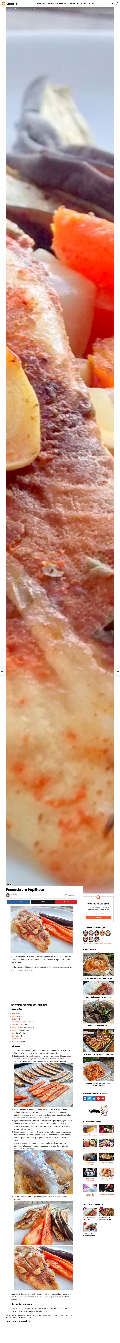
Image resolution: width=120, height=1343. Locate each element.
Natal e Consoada (106, 1135)
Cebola (14, 1019)
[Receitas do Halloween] (90, 1172)
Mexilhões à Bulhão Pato (98, 1026)
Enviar (98, 917)
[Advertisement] (41, 986)
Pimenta (15, 1030)
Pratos (51, 3)
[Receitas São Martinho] (90, 1157)
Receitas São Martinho (90, 1163)
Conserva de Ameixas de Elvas (89, 1234)
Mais (91, 3)
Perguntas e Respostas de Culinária (99, 943)
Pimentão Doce (18, 1027)
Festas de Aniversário (90, 1195)
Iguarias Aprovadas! (90, 1135)
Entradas (41, 3)
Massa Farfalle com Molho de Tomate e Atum (98, 1084)
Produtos (74, 3)
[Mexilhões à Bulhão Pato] (98, 1011)
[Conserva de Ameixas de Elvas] (90, 1227)
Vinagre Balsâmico (19, 1022)
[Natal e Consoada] (106, 1129)
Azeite (14, 1042)
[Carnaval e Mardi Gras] (106, 1172)
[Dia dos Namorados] (106, 1188)
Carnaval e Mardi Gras (107, 1179)
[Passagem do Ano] (106, 1143)
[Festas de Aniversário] (90, 1188)
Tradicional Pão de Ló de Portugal (98, 978)
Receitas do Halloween (90, 1179)
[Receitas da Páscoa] (90, 1143)
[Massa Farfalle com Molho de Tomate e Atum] (98, 1069)
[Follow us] (113, 3)
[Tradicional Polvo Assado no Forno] (98, 1040)
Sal (13, 1033)
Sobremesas (62, 3)
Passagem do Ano (106, 1149)
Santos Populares (106, 1163)
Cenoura (15, 1039)
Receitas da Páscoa (90, 1149)
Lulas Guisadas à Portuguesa (98, 997)
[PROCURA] (117, 3)
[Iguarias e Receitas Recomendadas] (90, 1129)
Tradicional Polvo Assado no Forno (98, 1054)
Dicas (83, 3)
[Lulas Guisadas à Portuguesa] (98, 988)
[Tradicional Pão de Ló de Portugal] (98, 964)
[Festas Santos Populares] (106, 1157)
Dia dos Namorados (106, 1194)
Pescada (15, 1013)
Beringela (15, 1036)
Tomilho (15, 1025)
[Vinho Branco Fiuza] (2, 671)
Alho (13, 1016)
